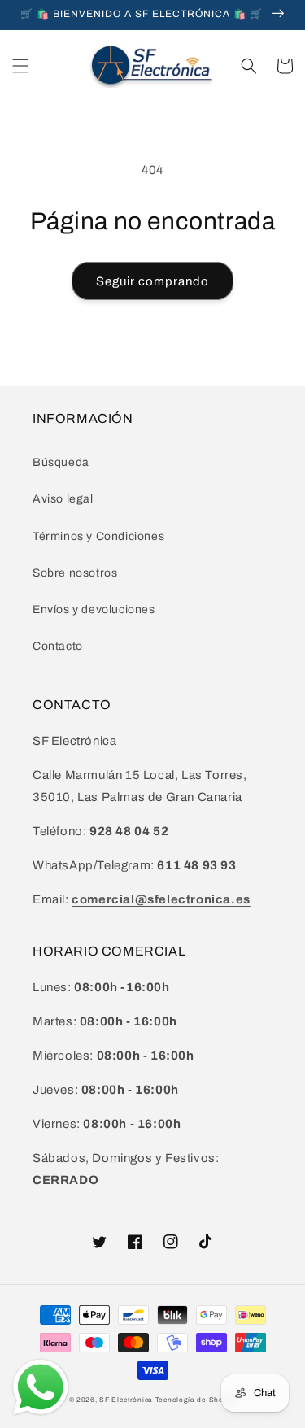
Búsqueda (61, 462)
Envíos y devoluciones (94, 609)
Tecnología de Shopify (196, 1400)
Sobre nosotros (75, 573)
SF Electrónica (126, 1400)
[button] (20, 66)
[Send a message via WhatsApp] (40, 1387)
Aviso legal (63, 499)
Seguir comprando (152, 281)
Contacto (58, 646)
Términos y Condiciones (98, 536)
